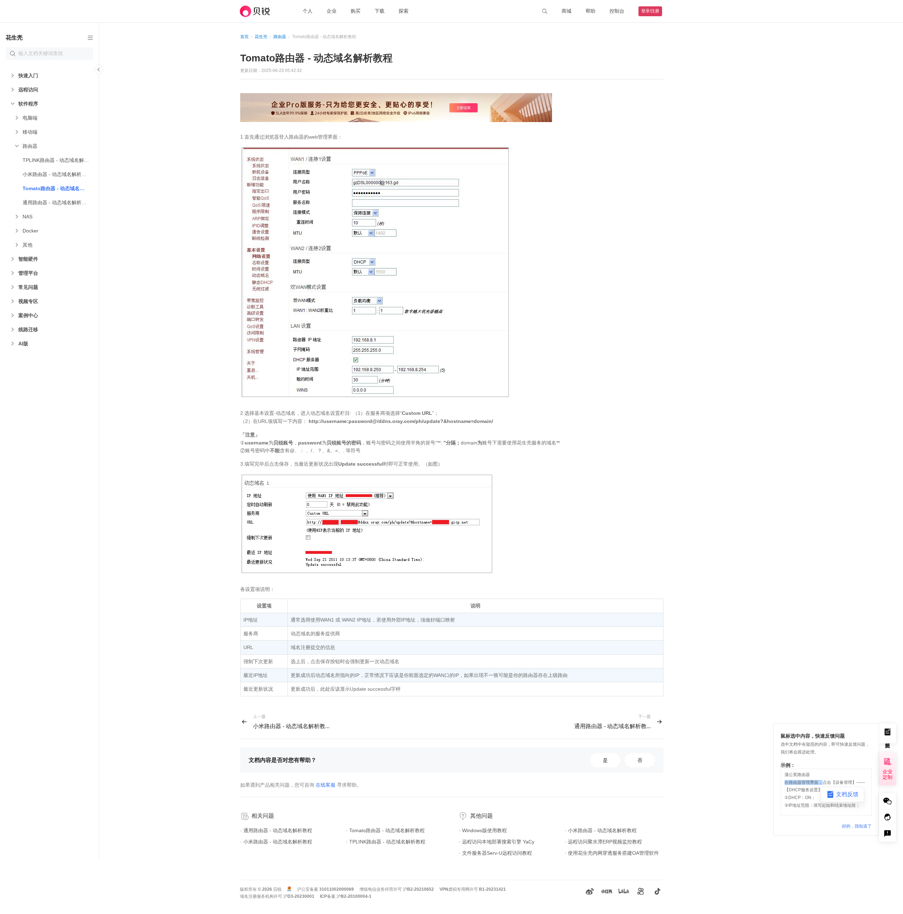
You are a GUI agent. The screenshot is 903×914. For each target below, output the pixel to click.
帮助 (590, 11)
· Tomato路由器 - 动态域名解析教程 (385, 830)
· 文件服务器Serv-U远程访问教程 (495, 853)
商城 (566, 11)
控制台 (617, 11)
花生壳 (261, 36)
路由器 (279, 36)
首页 (244, 36)
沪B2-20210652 (418, 889)
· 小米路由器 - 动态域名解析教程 (276, 842)
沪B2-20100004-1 (354, 896)
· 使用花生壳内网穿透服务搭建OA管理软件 (612, 853)
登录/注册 (650, 10)
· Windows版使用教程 (483, 830)
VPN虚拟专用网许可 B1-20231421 (473, 889)
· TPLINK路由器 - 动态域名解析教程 (385, 842)
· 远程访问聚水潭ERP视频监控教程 (603, 842)
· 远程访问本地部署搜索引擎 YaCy (496, 842)
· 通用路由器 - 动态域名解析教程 (276, 830)
